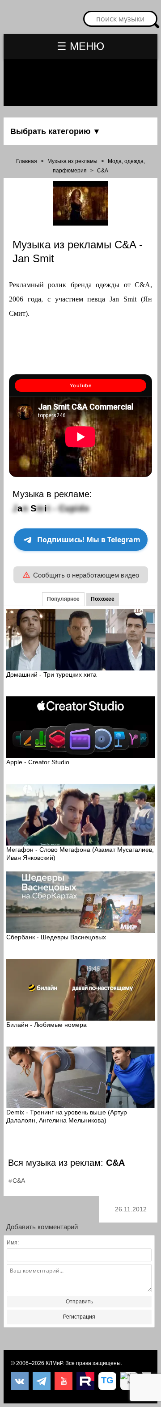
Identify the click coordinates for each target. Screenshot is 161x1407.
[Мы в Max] (129, 1381)
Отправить (79, 1301)
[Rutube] (85, 1381)
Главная (26, 161)
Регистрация (79, 1317)
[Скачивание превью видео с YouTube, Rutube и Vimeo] (107, 1381)
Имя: (13, 1243)
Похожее (102, 599)
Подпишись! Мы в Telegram (88, 539)
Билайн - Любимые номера (46, 1024)
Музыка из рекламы (72, 161)
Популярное (63, 599)
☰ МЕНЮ (80, 46)
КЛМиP (54, 1363)
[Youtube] (63, 1381)
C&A (102, 171)
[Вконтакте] (20, 1381)
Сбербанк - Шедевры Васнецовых (56, 937)
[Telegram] (42, 1381)
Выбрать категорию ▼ (55, 131)
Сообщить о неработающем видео (86, 575)
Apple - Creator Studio (37, 762)
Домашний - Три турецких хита (51, 674)
